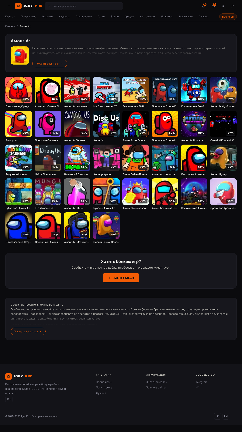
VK (197, 387)
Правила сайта (156, 387)
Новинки (47, 16)
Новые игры (103, 382)
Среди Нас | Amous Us (48, 242)
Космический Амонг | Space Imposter (194, 208)
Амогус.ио (12, 140)
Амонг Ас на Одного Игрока (136, 140)
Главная (10, 16)
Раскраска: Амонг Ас (193, 174)
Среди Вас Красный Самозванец (223, 208)
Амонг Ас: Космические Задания (77, 106)
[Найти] (49, 6)
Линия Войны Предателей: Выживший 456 (136, 174)
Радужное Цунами (17, 174)
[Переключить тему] (223, 6)
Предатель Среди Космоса (165, 106)
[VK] (226, 416)
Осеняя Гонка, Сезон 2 (106, 242)
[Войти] (233, 6)
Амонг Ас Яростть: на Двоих (194, 140)
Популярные (28, 16)
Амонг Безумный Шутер (165, 208)
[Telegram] (217, 416)
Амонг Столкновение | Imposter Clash (136, 208)
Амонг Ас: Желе (74, 208)
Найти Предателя (45, 174)
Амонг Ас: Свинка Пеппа (48, 106)
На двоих (64, 16)
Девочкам (167, 16)
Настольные (147, 16)
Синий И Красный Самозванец (223, 140)
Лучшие (203, 16)
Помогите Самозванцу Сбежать (48, 140)
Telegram (201, 382)
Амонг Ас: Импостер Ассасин (165, 174)
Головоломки (84, 16)
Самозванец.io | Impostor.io (19, 242)
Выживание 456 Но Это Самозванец (136, 106)
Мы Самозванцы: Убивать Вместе (106, 106)
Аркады (129, 16)
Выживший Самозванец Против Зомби (77, 174)
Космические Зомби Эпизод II (194, 106)
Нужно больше (123, 278)
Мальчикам (186, 16)
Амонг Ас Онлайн (74, 140)
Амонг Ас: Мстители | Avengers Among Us (77, 242)
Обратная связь (156, 382)
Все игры (228, 16)
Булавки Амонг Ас (104, 208)
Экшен (115, 16)
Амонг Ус (98, 140)
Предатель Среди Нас (165, 140)
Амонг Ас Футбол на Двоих (223, 106)
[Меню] (9, 6)
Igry (33, 6)
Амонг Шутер (218, 174)
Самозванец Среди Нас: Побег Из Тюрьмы (19, 106)
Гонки (101, 16)
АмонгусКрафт (102, 174)
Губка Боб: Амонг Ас (18, 208)
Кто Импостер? (44, 208)
